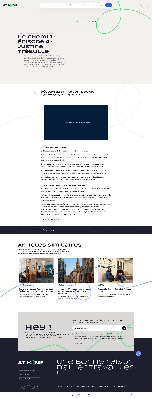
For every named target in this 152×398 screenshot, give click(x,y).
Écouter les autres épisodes (52, 219)
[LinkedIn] (19, 387)
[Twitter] (28, 387)
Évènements (86, 386)
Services (61, 5)
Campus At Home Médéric (26, 370)
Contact (108, 5)
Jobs (114, 386)
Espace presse (122, 386)
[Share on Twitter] (46, 230)
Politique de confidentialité (76, 395)
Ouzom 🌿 (129, 395)
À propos (101, 5)
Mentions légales (61, 395)
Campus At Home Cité (25, 374)
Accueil (43, 5)
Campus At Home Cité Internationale (29, 379)
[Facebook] (33, 387)
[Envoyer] (124, 328)
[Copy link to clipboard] (54, 230)
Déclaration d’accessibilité (94, 395)
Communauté (52, 5)
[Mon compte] (147, 6)
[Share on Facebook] (43, 230)
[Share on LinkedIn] (50, 230)
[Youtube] (37, 387)
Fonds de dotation (84, 5)
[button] (142, 6)
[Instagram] (24, 387)
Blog (94, 5)
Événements (72, 5)
